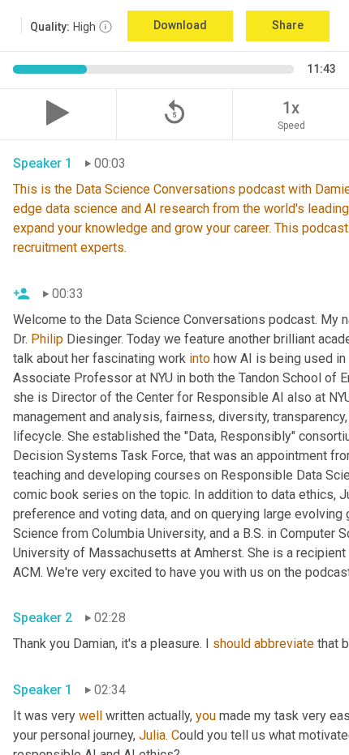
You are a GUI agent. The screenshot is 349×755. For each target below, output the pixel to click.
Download (180, 25)
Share (288, 25)
